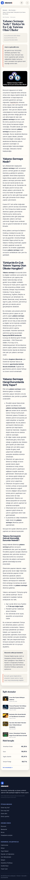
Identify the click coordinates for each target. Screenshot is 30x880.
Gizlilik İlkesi (4, 866)
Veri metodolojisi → (8, 767)
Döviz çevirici (5, 816)
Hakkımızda (4, 845)
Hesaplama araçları (6, 835)
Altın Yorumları (12, 10)
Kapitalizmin (14, 102)
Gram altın (4, 813)
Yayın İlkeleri (19, 660)
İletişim (3, 860)
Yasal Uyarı (4, 869)
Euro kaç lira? (5, 810)
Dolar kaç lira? (5, 807)
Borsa (2, 832)
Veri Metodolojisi (6, 857)
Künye (2, 848)
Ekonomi (3, 826)
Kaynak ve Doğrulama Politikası (14, 662)
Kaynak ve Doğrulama (7, 854)
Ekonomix (5, 10)
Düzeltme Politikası (10, 667)
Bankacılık (4, 829)
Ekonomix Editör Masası (14, 35)
